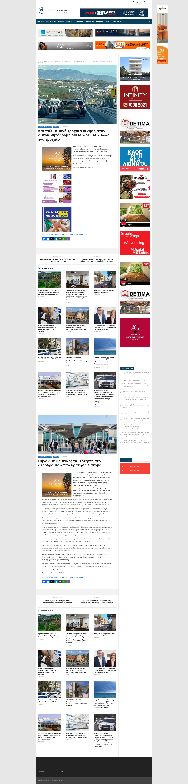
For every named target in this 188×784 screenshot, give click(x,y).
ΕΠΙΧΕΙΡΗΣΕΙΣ (51, 21)
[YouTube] (137, 2)
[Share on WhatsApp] (64, 238)
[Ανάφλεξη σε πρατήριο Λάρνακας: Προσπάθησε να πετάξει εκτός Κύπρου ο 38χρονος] (49, 315)
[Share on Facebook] (44, 238)
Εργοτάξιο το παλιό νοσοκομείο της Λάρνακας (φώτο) (104, 291)
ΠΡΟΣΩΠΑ (99, 21)
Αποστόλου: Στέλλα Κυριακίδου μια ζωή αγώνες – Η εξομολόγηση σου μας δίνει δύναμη (105, 327)
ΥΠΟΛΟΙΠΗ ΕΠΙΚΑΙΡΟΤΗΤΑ (85, 21)
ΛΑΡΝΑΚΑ (41, 21)
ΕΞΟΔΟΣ (61, 21)
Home (39, 61)
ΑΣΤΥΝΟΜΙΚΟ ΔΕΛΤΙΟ (57, 61)
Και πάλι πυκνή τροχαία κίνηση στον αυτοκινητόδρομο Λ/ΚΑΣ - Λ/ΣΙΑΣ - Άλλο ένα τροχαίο (97, 601)
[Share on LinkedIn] (56, 238)
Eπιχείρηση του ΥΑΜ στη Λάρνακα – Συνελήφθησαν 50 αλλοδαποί (49, 358)
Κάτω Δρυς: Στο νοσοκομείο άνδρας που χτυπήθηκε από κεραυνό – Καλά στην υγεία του (76, 392)
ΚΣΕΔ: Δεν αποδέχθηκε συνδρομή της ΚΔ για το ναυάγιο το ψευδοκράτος (135, 419)
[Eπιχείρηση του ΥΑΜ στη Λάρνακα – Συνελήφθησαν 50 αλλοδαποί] (49, 346)
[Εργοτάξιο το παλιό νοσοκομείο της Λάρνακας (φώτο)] (105, 279)
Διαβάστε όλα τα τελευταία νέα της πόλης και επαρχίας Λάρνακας (62, 234)
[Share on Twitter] (52, 238)
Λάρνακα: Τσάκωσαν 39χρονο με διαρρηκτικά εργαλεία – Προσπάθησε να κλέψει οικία (76, 327)
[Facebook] (133, 2)
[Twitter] (141, 2)
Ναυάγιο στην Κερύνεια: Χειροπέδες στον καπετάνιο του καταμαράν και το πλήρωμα (136, 434)
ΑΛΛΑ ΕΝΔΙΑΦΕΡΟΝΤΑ (113, 21)
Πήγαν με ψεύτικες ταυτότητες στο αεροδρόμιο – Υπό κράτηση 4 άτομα (70, 463)
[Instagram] (144, 2)
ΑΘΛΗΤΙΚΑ (69, 21)
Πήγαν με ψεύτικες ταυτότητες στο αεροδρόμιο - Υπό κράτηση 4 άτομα (57, 259)
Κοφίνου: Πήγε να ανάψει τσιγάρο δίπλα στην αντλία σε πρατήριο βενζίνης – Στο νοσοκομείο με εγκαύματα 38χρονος (49, 393)
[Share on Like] (48, 238)
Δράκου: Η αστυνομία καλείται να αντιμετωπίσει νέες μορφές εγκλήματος (58, 600)
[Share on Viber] (68, 238)
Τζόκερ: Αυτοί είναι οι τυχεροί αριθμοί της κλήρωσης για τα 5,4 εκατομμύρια (135, 398)
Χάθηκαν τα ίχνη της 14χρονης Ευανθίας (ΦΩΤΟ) (135, 412)
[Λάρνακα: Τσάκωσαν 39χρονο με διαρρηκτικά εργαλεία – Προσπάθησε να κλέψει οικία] (77, 315)
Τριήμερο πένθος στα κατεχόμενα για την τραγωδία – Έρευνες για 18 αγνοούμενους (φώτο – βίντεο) (134, 426)
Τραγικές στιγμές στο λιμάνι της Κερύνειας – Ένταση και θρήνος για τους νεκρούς (135, 405)
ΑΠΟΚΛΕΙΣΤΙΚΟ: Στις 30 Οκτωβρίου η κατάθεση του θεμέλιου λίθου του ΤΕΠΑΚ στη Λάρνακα (76, 360)
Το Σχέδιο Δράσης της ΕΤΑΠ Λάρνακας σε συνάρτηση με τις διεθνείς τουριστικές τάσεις (48, 292)
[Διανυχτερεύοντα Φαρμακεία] (148, 2)
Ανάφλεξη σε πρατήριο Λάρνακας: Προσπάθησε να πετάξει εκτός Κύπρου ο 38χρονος (47, 328)
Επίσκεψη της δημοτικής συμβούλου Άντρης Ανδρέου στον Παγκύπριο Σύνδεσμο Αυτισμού (97, 259)
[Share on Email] (60, 238)
